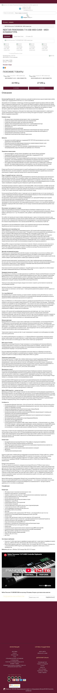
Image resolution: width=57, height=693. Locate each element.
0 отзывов (11, 53)
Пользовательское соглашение (14, 658)
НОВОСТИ (42, 667)
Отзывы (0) (29, 36)
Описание (7, 36)
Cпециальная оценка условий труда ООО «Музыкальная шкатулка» (14, 666)
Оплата (15, 653)
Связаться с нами (42, 653)
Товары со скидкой (42, 663)
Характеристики (18, 36)
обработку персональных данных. (48, 599)
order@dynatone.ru (28, 10)
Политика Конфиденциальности (14, 661)
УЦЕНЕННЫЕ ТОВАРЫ (42, 670)
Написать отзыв (18, 53)
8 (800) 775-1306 (26, 7)
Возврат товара (14, 663)
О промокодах (15, 660)
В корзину (16, 88)
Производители (42, 662)
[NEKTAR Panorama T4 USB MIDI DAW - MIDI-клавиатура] (6, 47)
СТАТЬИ (42, 665)
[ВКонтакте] (3, 67)
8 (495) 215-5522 (26, 8)
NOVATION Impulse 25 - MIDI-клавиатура (41, 78)
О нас (14, 656)
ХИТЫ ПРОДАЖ (42, 669)
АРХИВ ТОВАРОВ (42, 672)
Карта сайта (42, 651)
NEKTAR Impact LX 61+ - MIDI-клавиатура (15, 78)
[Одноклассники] (5, 67)
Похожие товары (7, 64)
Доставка (14, 651)
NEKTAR (13, 55)
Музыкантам (14, 655)
